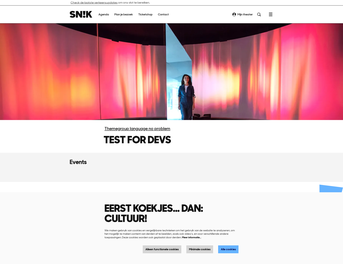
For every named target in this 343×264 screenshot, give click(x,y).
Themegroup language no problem (137, 128)
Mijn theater (245, 14)
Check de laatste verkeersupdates (94, 2)
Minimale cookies (199, 249)
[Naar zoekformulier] (259, 14)
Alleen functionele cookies (162, 249)
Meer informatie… (191, 237)
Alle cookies (228, 249)
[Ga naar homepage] (81, 14)
